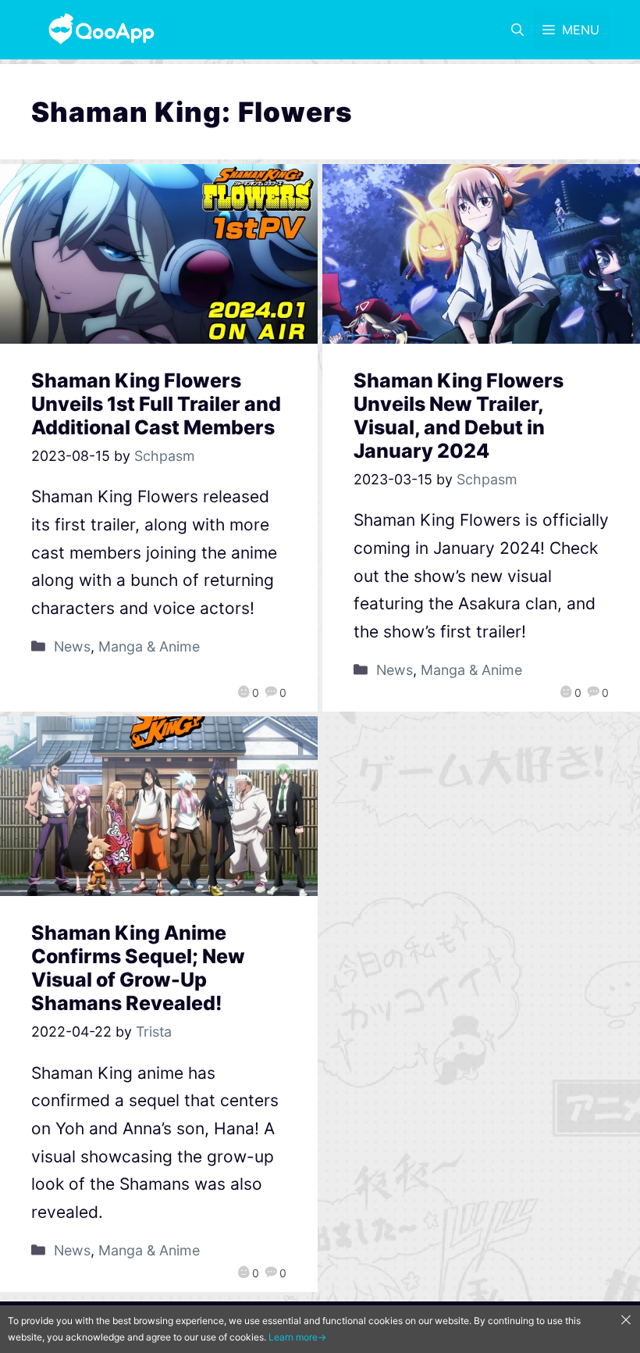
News (72, 646)
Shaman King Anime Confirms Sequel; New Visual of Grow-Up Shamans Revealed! (138, 968)
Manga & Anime (149, 646)
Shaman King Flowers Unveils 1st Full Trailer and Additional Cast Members (156, 404)
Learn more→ (297, 1337)
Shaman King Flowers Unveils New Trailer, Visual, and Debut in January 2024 (459, 415)
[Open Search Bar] (517, 29)
